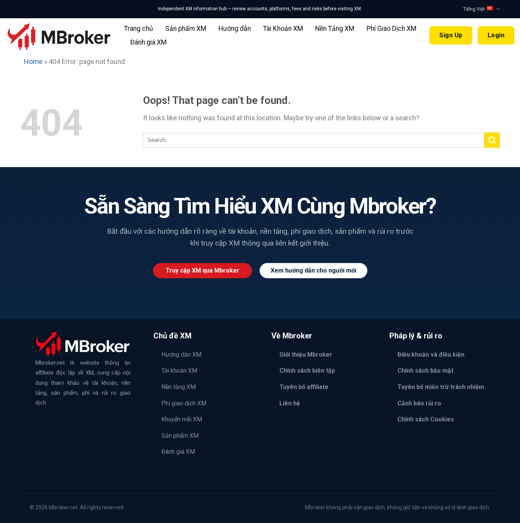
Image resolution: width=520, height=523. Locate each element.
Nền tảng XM (178, 387)
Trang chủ (138, 28)
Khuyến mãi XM (181, 419)
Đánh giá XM (148, 42)
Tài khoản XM (179, 370)
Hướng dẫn (235, 28)
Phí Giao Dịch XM (391, 28)
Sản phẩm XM (185, 28)
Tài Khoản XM (283, 28)
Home (33, 61)
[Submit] (492, 140)
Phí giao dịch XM (183, 403)
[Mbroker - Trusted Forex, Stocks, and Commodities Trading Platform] (59, 35)
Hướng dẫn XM (181, 354)
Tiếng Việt (474, 9)
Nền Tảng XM (334, 28)
